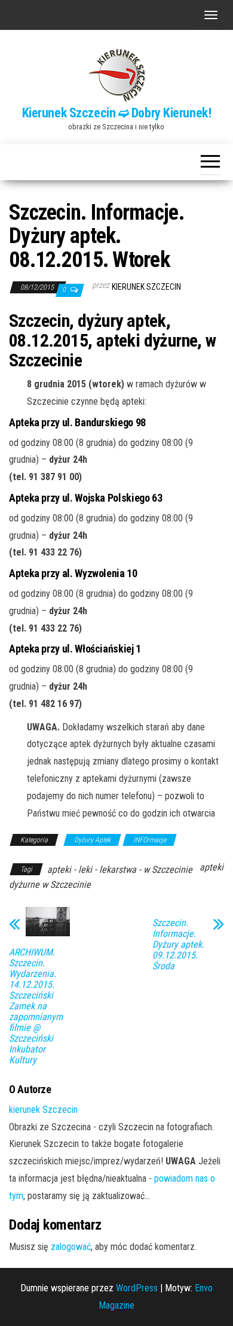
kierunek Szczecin (146, 287)
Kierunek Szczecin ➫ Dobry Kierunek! (116, 112)
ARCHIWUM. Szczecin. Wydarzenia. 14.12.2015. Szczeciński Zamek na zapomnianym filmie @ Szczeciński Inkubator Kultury (36, 1006)
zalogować (71, 1246)
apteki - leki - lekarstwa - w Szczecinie (119, 869)
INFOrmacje (149, 840)
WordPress (137, 1288)
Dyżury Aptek (92, 840)
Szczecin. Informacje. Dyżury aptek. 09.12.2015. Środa (178, 945)
